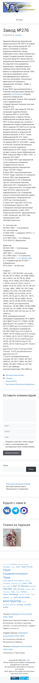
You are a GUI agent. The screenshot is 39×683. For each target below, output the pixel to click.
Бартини (20, 564)
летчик (24, 601)
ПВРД (33, 589)
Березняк (26, 564)
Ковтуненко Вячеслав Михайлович (20, 384)
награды (20, 605)
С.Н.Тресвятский (25, 258)
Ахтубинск (13, 564)
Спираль (28, 594)
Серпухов (22, 594)
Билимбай (6, 567)
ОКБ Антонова (18, 589)
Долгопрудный (19, 580)
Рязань (18, 592)
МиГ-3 (4, 586)
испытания (24, 597)
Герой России (26, 567)
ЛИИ (30, 583)
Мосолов (32, 586)
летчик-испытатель (9, 604)
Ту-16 (33, 594)
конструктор (12, 601)
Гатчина (13, 567)
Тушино (6, 597)
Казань (24, 583)
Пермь (13, 592)
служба (27, 604)
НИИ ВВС (7, 589)
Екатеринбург (6, 583)
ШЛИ (16, 597)
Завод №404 (11, 381)
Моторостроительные (15, 375)
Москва (24, 586)
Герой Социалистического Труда (15, 573)
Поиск (5, 465)
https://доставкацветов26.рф (18, 484)
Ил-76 (19, 583)
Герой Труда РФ (8, 580)
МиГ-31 (16, 586)
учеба (5, 607)
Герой (18, 567)
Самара (9, 378)
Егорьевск (27, 580)
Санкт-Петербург (11, 594)
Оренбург (28, 589)
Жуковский (14, 583)
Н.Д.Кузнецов (17, 94)
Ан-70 (7, 564)
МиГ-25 (9, 586)
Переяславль (6, 592)
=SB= (28, 660)
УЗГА (11, 597)
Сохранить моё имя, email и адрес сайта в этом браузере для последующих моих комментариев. (20, 444)
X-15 (4, 564)
